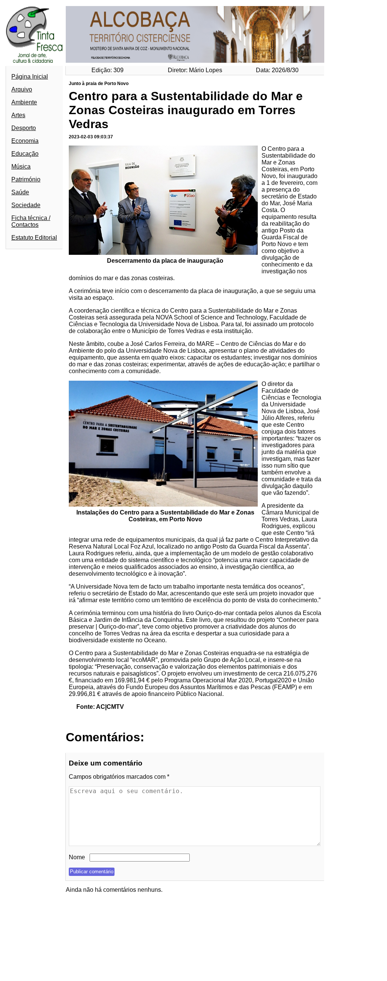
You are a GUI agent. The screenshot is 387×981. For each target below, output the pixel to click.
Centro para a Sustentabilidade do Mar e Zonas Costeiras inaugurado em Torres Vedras (186, 110)
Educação (25, 153)
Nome (77, 857)
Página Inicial (29, 76)
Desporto (23, 128)
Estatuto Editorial (34, 237)
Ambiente (24, 102)
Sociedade (25, 205)
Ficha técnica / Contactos (30, 221)
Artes (18, 115)
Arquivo (21, 89)
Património (25, 179)
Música (21, 166)
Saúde (20, 192)
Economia (25, 141)
